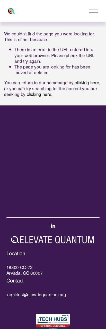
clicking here (87, 82)
